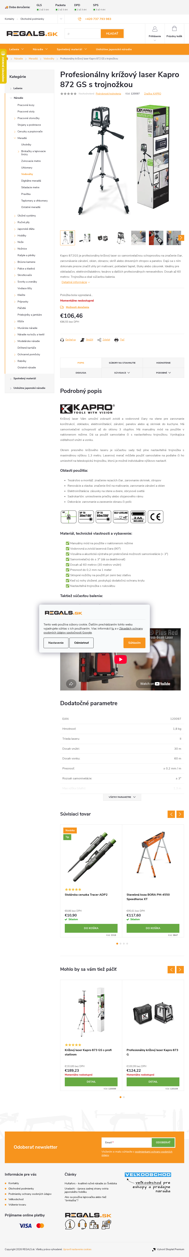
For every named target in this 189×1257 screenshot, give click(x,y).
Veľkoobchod (15, 1199)
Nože (20, 242)
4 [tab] (127, 944)
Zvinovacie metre (31, 161)
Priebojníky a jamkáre (30, 315)
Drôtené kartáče (27, 348)
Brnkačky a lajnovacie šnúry (33, 152)
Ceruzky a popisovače (30, 131)
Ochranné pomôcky (29, 354)
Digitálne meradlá (31, 181)
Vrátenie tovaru (17, 1204)
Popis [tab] (81, 362)
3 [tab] (124, 944)
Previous (171, 814)
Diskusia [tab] (81, 372)
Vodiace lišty (25, 288)
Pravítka (25, 194)
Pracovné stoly (26, 111)
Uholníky (26, 144)
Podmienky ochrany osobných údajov (29, 1194)
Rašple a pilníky (26, 255)
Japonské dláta (26, 229)
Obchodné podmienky (32, 19)
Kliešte (21, 295)
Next (180, 814)
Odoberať (163, 1142)
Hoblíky (22, 235)
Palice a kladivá (26, 268)
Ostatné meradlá (30, 207)
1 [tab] (117, 944)
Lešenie (17, 88)
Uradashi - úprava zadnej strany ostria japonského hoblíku (86, 1190)
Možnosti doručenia (77, 307)
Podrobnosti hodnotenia (108, 93)
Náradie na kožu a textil (31, 334)
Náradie (18, 98)
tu (112, 629)
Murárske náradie (27, 328)
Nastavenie (56, 643)
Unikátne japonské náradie (29, 388)
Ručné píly (24, 222)
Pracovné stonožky (28, 118)
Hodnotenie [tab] (163, 362)
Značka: (152, 93)
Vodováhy (27, 174)
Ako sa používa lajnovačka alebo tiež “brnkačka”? (85, 1198)
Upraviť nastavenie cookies (77, 1249)
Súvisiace (120, 372)
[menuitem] (16, 49)
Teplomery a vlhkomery (34, 200)
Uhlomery (26, 167)
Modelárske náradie (29, 341)
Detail (91, 1082)
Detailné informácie (74, 282)
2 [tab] (120, 944)
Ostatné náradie (27, 367)
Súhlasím (134, 643)
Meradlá (22, 138)
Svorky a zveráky (27, 281)
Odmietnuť (81, 643)
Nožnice (22, 248)
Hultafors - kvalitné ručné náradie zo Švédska (91, 1183)
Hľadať (112, 34)
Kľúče (21, 321)
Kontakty (9, 19)
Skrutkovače (25, 275)
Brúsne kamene (26, 262)
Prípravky (23, 301)
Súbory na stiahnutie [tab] (122, 362)
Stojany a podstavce (29, 125)
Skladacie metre (30, 187)
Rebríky (22, 361)
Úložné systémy (27, 215)
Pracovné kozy (26, 105)
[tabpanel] (91, 881)
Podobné (161, 372)
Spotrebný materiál (24, 378)
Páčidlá (22, 308)
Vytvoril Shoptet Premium (170, 1249)
